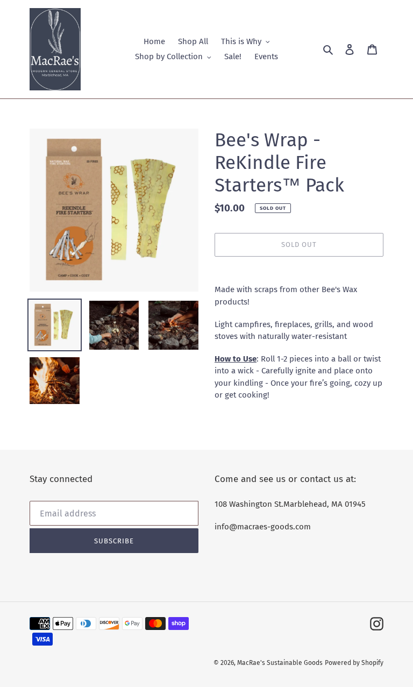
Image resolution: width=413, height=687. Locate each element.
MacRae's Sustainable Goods (280, 663)
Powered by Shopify (354, 663)
